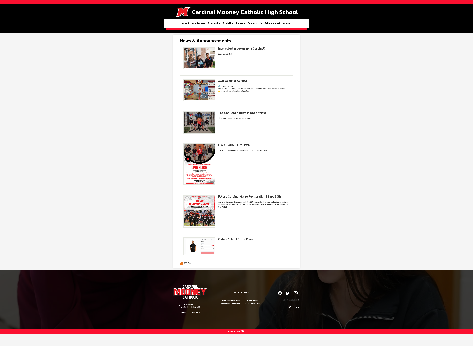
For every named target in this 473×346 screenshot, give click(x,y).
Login (294, 307)
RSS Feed (188, 263)
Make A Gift (252, 300)
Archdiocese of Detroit (230, 303)
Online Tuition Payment (231, 300)
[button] (186, 23)
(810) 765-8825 (193, 312)
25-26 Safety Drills (252, 303)
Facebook (280, 293)
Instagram (296, 293)
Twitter (288, 293)
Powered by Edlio (236, 331)
